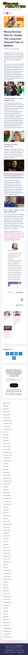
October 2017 (6, 559)
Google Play (7, 234)
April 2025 (6, 440)
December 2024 (7, 452)
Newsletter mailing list (15, 394)
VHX (15, 232)
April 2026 (6, 409)
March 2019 (6, 533)
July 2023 (5, 487)
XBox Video (17, 236)
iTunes (22, 232)
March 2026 (6, 412)
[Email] (9, 285)
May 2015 (5, 614)
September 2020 (7, 524)
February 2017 (6, 570)
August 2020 (6, 527)
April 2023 (6, 489)
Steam (18, 232)
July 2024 (5, 463)
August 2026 (6, 403)
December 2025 (7, 420)
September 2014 (7, 637)
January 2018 (6, 553)
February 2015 (6, 622)
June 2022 (5, 507)
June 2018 (5, 539)
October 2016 (6, 576)
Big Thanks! (7, 316)
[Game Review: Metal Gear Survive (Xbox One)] (8, 328)
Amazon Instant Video (15, 234)
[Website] (20, 283)
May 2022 (5, 510)
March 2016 (6, 590)
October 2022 (7, 501)
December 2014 (7, 628)
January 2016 (6, 593)
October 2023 (7, 484)
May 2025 (5, 437)
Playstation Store (8, 236)
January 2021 (6, 521)
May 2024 (5, 469)
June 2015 (5, 611)
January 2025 (6, 449)
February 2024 (7, 475)
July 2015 (5, 608)
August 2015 (6, 605)
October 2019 (6, 530)
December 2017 (7, 556)
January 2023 (6, 495)
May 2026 (5, 406)
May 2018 (5, 541)
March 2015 (6, 619)
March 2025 (6, 443)
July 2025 (5, 432)
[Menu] (10, 13)
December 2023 (7, 478)
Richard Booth (12, 250)
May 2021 (5, 518)
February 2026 (7, 414)
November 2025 (7, 423)
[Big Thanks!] (8, 313)
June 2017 (5, 564)
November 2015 (7, 596)
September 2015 (7, 602)
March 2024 (6, 472)
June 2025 (5, 435)
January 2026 (6, 417)
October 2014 (6, 634)
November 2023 (7, 481)
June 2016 (5, 582)
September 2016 (7, 579)
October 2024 (7, 458)
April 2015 (5, 616)
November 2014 (7, 631)
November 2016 (7, 573)
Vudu (22, 234)
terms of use (10, 391)
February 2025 (7, 446)
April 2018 (5, 544)
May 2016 (5, 585)
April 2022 (6, 512)
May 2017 (5, 567)
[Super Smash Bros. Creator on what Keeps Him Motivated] (17, 313)
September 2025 (7, 429)
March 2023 (6, 492)
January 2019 (6, 536)
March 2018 (6, 547)
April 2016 (5, 588)
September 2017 (7, 562)
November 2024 (7, 455)
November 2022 (7, 498)
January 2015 (6, 625)
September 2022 (7, 504)
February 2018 (6, 550)
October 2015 (6, 599)
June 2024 (6, 466)
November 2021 (7, 515)
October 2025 (7, 426)
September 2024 (7, 461)
